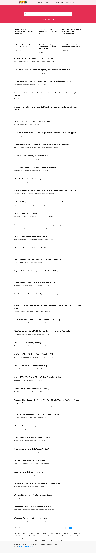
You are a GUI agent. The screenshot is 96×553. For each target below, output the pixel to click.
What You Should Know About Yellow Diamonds (35, 167)
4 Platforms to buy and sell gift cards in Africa (33, 58)
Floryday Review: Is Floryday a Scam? (30, 518)
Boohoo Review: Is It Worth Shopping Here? (33, 495)
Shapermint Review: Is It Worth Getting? (31, 449)
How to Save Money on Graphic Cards (30, 236)
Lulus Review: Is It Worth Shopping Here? (32, 437)
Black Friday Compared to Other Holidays (32, 388)
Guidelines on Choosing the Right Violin (31, 156)
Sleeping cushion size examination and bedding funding (37, 225)
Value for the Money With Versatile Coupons (33, 248)
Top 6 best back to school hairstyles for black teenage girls (38, 294)
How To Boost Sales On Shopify (27, 179)
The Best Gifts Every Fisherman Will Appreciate (34, 282)
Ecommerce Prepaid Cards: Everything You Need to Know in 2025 (42, 70)
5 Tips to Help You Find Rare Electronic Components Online (39, 202)
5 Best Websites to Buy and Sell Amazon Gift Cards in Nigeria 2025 (42, 81)
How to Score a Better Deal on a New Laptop (33, 121)
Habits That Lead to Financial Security (30, 365)
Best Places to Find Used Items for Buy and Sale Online (37, 259)
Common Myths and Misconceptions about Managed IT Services (24, 33)
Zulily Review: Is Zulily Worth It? (28, 472)
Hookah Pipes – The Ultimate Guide (29, 460)
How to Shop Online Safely (25, 213)
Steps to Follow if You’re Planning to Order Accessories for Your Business (45, 190)
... (54, 61)
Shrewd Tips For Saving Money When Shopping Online (37, 377)
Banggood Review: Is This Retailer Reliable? (33, 506)
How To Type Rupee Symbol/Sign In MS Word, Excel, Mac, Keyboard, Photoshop (71, 33)
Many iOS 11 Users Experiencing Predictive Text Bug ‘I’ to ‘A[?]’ (71, 48)
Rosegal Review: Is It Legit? (26, 426)
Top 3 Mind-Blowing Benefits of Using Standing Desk (36, 414)
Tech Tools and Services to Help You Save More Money (37, 319)
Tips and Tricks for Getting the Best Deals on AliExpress (38, 271)
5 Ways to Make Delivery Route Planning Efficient (35, 354)
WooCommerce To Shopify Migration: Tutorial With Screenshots (41, 144)
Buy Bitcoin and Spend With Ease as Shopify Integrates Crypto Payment (45, 331)
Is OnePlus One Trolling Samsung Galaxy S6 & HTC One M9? (48, 33)
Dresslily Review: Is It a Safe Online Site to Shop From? (37, 483)
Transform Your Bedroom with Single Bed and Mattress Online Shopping (45, 133)
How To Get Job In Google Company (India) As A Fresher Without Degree (48, 48)
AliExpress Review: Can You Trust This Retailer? (24, 48)
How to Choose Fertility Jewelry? (28, 342)
